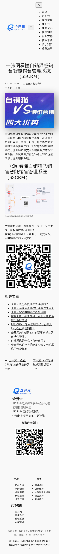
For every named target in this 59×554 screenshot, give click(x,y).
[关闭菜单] (39, 5)
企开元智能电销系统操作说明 (28, 312)
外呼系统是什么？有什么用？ (28, 340)
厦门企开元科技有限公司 (31, 531)
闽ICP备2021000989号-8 (34, 541)
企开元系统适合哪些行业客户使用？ (32, 308)
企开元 (11, 88)
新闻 (17, 88)
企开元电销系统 (33, 83)
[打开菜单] (31, 27)
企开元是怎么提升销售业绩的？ (29, 304)
